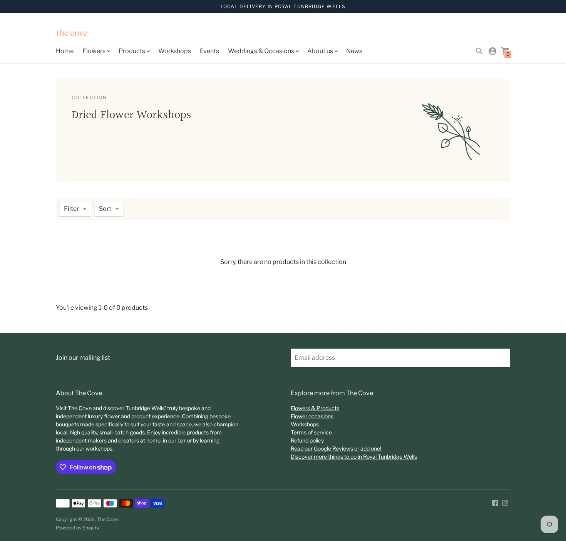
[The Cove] (90, 34)
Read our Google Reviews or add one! (336, 448)
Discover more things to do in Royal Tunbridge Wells (354, 456)
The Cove (107, 519)
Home (65, 51)
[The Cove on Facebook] (495, 502)
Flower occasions (312, 416)
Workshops (174, 51)
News (354, 51)
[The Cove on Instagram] (505, 502)
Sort (105, 208)
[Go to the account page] (492, 51)
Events (209, 51)
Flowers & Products (315, 408)
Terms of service (311, 432)
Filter (71, 208)
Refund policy (307, 440)
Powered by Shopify (77, 528)
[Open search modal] (479, 51)
